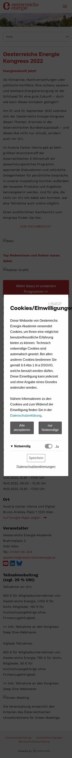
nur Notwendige (50, 428)
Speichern (36, 458)
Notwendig (22, 446)
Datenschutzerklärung (25, 415)
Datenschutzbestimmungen (36, 466)
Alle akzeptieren (22, 428)
